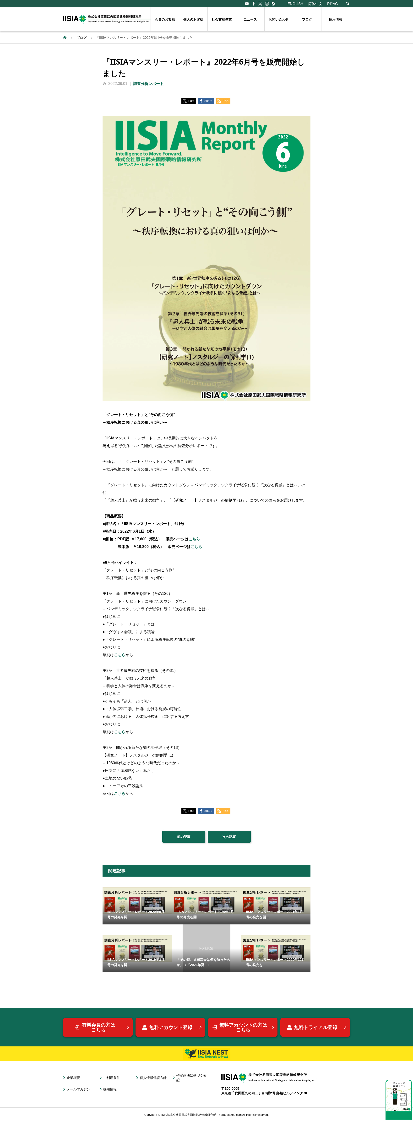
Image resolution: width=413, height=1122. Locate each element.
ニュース (250, 19)
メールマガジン (78, 1089)
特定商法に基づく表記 (191, 1077)
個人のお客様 (193, 19)
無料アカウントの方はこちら (243, 1027)
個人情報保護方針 (153, 1078)
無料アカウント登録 (170, 1027)
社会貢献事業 (222, 19)
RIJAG (332, 4)
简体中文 (315, 4)
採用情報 (335, 19)
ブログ (307, 19)
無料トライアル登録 (315, 1027)
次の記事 (229, 837)
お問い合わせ (279, 19)
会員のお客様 (165, 19)
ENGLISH (295, 4)
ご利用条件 (111, 1078)
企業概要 (73, 1078)
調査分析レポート (148, 84)
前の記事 (183, 837)
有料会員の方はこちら (98, 1027)
